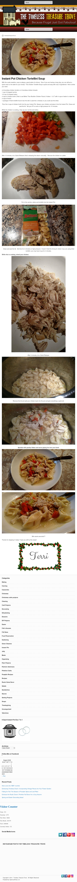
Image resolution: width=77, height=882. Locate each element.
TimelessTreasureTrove (10, 35)
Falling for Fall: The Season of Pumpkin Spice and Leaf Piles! (20, 791)
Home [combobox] (27, 2)
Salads (4, 686)
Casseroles (5, 590)
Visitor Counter (8, 806)
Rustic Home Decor (8, 682)
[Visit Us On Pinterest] (69, 836)
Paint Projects (6, 663)
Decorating (5, 609)
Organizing (5, 659)
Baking (4, 582)
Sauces (4, 694)
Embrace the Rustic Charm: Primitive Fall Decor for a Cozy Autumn (22, 794)
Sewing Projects (7, 697)
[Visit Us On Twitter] (60, 836)
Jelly (3, 651)
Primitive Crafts (7, 671)
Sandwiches (6, 690)
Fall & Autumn (6, 628)
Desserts (5, 617)
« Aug (3, 776)
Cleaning (5, 601)
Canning (4, 586)
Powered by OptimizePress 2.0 (11, 879)
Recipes (4, 678)
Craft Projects (6, 605)
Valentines (5, 713)
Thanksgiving (6, 705)
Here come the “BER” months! (11, 786)
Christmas (5, 593)
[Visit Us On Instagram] (73, 836)
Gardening (5, 640)
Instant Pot (5, 647)
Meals (4, 655)
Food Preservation (8, 636)
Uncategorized (6, 709)
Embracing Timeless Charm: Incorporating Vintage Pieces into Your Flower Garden (26, 789)
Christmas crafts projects (10, 597)
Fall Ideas (5, 632)
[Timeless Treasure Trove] (38, 26)
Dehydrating (6, 613)
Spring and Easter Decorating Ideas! (12, 797)
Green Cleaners (7, 644)
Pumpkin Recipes (7, 674)
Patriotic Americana (8, 667)
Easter (4, 624)
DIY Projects (6, 620)
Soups (4, 701)
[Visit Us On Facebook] (64, 836)
